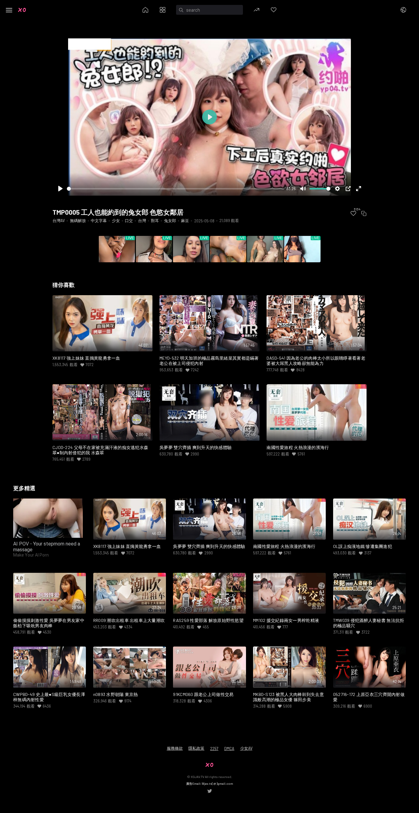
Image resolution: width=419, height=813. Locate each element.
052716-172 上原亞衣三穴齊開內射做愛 (369, 697)
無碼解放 (78, 220)
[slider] (175, 189)
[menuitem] (353, 213)
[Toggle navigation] (9, 10)
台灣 (142, 220)
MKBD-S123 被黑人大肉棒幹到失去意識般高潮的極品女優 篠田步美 (288, 697)
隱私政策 (196, 748)
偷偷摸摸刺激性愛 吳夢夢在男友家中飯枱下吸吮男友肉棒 (48, 623)
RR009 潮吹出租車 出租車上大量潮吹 (129, 620)
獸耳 (155, 220)
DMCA (229, 748)
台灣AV (58, 220)
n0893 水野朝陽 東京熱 (115, 694)
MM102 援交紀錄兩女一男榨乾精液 (286, 620)
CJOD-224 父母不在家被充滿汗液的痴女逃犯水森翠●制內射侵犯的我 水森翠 (100, 450)
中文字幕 (99, 220)
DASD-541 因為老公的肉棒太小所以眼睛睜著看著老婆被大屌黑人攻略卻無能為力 (316, 361)
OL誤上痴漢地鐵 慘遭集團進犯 (362, 546)
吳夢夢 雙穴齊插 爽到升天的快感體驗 (196, 447)
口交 (129, 220)
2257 (214, 748)
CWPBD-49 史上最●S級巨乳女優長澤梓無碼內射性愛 (49, 697)
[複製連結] (364, 213)
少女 (116, 220)
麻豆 (185, 220)
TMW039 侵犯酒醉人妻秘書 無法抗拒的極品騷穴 (368, 623)
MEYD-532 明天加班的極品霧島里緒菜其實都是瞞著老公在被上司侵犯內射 (209, 361)
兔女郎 (170, 220)
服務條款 (175, 748)
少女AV (246, 748)
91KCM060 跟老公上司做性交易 (203, 694)
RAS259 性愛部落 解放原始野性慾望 (208, 620)
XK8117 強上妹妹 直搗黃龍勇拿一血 (86, 358)
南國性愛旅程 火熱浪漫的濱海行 (298, 447)
